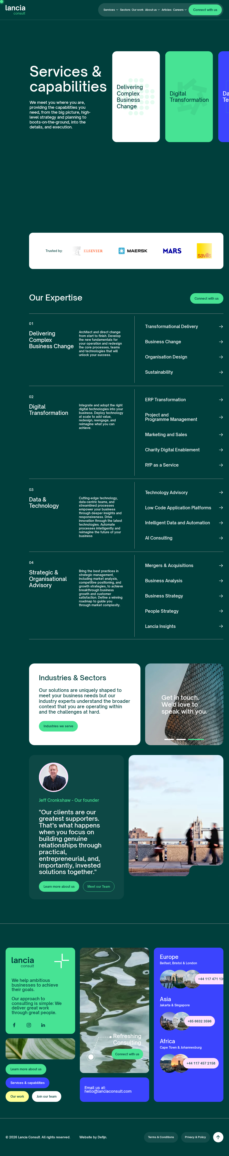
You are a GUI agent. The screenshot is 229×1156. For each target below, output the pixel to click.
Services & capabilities (28, 1083)
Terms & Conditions (161, 1137)
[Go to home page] (15, 10)
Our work (138, 9)
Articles (167, 9)
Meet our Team (98, 886)
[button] (111, 10)
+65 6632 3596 (200, 1021)
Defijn (102, 1137)
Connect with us (205, 10)
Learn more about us (59, 886)
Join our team (47, 1096)
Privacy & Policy (195, 1137)
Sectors (125, 9)
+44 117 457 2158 (201, 1063)
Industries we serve (58, 726)
